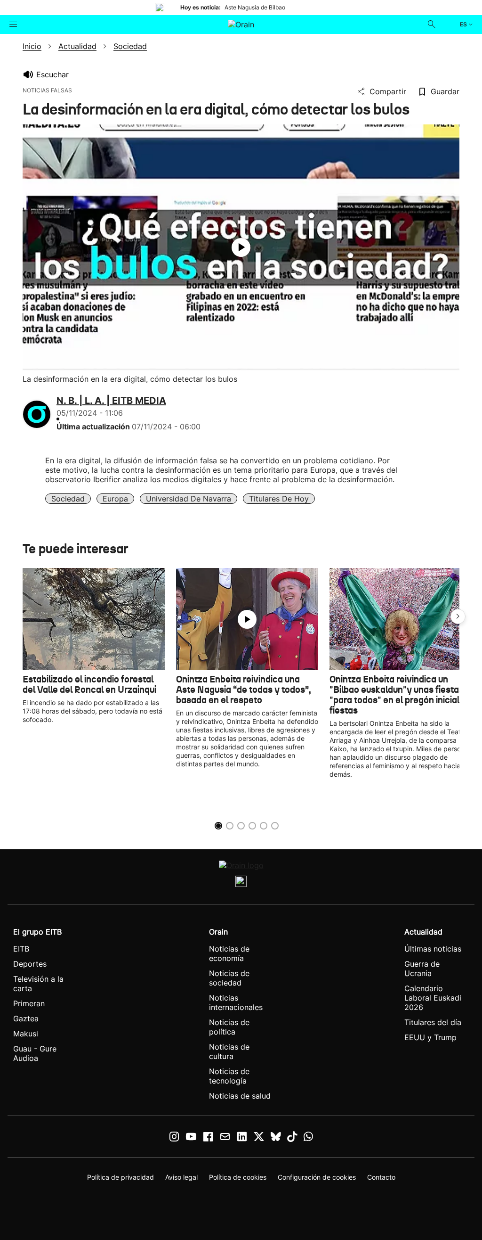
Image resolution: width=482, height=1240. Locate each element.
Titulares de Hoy (279, 498)
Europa (115, 498)
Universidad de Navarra (188, 498)
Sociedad (68, 498)
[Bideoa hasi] (241, 247)
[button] (458, 616)
